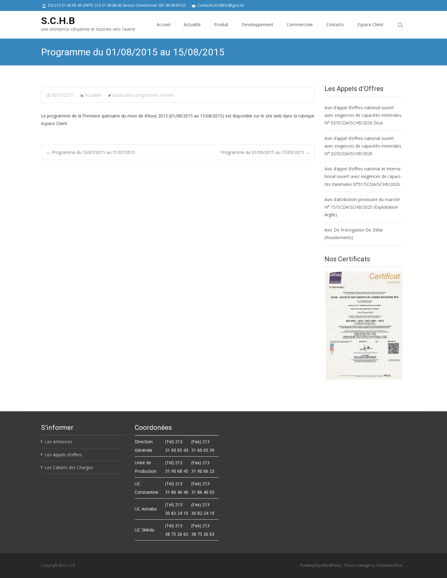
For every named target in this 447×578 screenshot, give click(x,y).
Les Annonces (58, 441)
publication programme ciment (142, 95)
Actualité (192, 24)
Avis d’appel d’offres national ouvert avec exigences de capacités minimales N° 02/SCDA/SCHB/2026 (362, 145)
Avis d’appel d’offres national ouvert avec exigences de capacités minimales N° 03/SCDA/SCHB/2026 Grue (362, 115)
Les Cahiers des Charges (69, 467)
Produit (221, 24)
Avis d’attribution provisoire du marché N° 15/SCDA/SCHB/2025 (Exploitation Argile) (362, 207)
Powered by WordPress (321, 565)
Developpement (257, 24)
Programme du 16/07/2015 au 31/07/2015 (90, 152)
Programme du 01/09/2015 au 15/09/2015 (265, 152)
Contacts (335, 24)
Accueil (163, 24)
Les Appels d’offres (63, 455)
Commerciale (300, 24)
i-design (363, 565)
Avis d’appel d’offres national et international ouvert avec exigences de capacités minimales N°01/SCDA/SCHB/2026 (363, 176)
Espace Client (370, 24)
